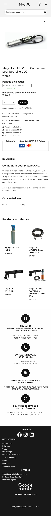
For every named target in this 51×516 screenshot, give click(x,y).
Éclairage (6, 446)
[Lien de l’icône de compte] (39, 4)
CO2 (32, 114)
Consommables (8, 466)
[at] (25, 398)
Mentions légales (9, 480)
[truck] (25, 373)
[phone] (25, 347)
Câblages (6, 463)
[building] (25, 318)
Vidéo (4, 449)
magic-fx (13, 116)
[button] (45, 21)
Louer (23, 102)
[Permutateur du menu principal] (5, 4)
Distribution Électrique (11, 455)
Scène (4, 460)
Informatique (7, 452)
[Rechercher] (45, 12)
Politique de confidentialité (12, 477)
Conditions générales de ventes (15, 474)
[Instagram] (25, 434)
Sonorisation (7, 443)
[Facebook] (19, 434)
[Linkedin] (31, 434)
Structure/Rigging (9, 457)
